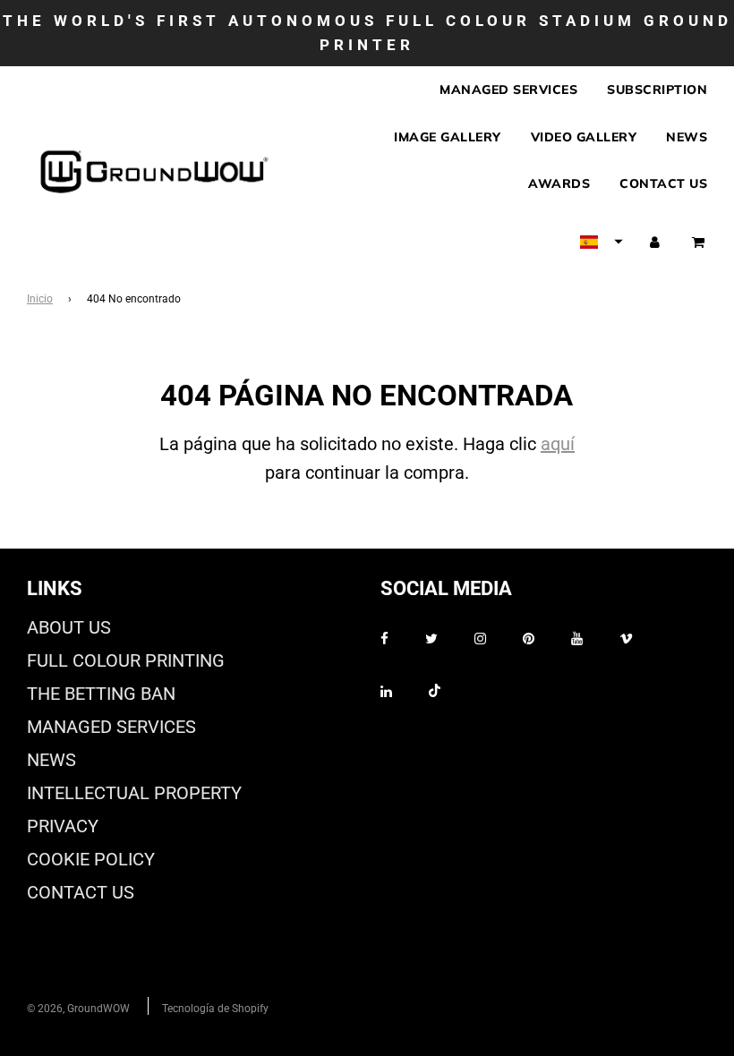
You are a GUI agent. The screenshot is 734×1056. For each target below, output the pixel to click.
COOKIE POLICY (91, 859)
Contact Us (663, 183)
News (686, 137)
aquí (558, 444)
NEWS (51, 760)
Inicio (40, 299)
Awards (559, 183)
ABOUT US (69, 627)
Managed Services (508, 89)
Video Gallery (584, 137)
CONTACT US (80, 892)
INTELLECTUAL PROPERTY (134, 793)
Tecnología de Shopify (215, 1008)
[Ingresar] (655, 242)
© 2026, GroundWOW (78, 1008)
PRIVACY (62, 826)
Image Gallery (447, 137)
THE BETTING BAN (101, 693)
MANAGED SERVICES (111, 726)
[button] (601, 242)
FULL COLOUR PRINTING (126, 660)
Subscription (657, 89)
